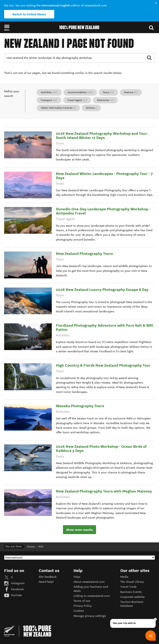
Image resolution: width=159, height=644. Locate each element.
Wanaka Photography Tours (80, 405)
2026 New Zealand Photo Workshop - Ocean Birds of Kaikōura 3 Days (101, 448)
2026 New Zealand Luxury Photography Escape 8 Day (102, 289)
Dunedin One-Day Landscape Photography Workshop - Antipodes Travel (103, 211)
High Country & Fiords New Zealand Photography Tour (103, 365)
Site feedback (48, 577)
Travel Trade (128, 587)
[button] (6, 27)
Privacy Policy (82, 606)
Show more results (79, 530)
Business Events (131, 592)
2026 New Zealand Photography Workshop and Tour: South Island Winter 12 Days (102, 135)
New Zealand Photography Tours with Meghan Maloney (104, 491)
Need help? (46, 582)
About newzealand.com (89, 582)
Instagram (17, 583)
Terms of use (81, 601)
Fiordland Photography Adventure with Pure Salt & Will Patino (104, 327)
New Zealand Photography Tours (84, 253)
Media (124, 577)
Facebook (17, 589)
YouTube (16, 595)
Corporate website (132, 597)
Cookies (78, 611)
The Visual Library (132, 582)
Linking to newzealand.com (91, 596)
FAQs (76, 577)
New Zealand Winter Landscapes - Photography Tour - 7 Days (104, 175)
